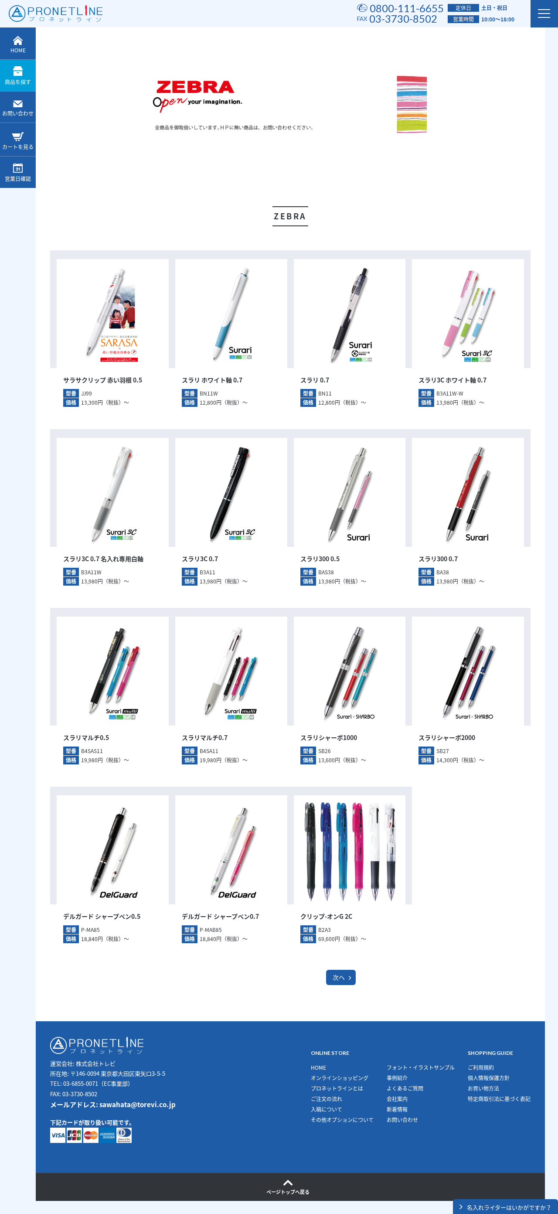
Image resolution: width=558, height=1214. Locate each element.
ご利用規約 (481, 1067)
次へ (339, 977)
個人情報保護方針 (489, 1078)
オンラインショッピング (339, 1078)
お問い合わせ (18, 113)
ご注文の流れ (326, 1099)
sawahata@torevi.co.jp (137, 1104)
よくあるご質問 (405, 1088)
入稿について (326, 1109)
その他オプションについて (342, 1120)
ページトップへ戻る (288, 1192)
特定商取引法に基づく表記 (499, 1099)
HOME (18, 50)
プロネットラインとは (337, 1088)
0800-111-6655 (407, 8)
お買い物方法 (483, 1088)
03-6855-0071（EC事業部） (98, 1083)
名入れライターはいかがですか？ (509, 1207)
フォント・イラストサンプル (421, 1067)
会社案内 (397, 1099)
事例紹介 (397, 1078)
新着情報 (397, 1109)
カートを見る (18, 147)
